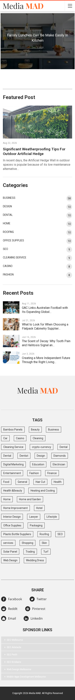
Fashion (8, 274)
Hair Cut (40, 481)
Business (9, 197)
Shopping (27, 542)
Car (5, 438)
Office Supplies (13, 240)
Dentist (24, 455)
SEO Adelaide (14, 647)
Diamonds (59, 455)
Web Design (10, 560)
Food (6, 481)
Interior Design (12, 516)
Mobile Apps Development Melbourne (26, 676)
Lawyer (33, 516)
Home (6, 223)
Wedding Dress (35, 560)
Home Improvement (15, 508)
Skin (44, 542)
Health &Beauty (12, 490)
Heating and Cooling (43, 490)
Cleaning (38, 438)
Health (58, 481)
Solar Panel (10, 551)
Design (7, 206)
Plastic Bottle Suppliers (17, 534)
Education (38, 464)
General (22, 481)
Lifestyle (52, 516)
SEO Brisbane (14, 662)
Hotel (39, 508)
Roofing (8, 231)
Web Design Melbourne (19, 669)
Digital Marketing (13, 464)
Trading (30, 551)
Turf (45, 551)
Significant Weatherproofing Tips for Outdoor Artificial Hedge (34, 151)
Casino (7, 266)
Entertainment (12, 473)
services (8, 542)
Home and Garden (30, 499)
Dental (8, 214)
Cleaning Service (14, 257)
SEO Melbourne (15, 640)
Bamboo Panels (12, 429)
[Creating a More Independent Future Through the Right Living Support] (11, 357)
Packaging (36, 525)
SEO (5, 249)
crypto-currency (41, 447)
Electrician (59, 464)
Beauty (35, 429)
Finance (52, 473)
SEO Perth (12, 654)
